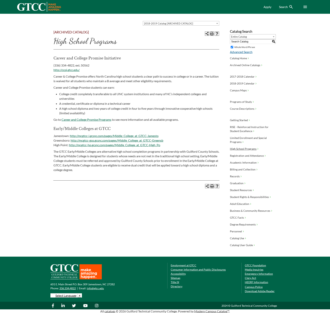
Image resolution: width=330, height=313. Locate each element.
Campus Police (254, 287)
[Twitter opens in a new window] (74, 305)
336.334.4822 (67, 288)
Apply (267, 7)
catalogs (109, 311)
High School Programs (243, 148)
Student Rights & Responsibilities (249, 197)
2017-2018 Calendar (242, 76)
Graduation (236, 183)
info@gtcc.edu (95, 288)
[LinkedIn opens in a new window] (63, 305)
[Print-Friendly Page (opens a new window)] (212, 34)
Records (235, 176)
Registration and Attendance (247, 155)
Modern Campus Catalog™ (211, 311)
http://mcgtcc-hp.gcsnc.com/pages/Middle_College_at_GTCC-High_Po (114, 145)
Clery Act (250, 278)
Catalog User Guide (241, 245)
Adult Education (239, 203)
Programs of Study (241, 101)
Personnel (236, 231)
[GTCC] (39, 10)
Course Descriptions (242, 108)
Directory (176, 286)
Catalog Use (237, 238)
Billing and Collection (243, 169)
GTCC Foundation (255, 265)
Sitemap (175, 278)
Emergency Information (259, 273)
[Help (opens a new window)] (217, 34)
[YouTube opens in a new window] (85, 305)
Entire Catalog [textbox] (239, 36)
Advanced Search (241, 52)
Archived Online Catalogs (245, 65)
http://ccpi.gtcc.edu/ (66, 70)
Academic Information (243, 162)
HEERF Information (256, 282)
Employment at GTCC (183, 265)
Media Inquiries (254, 269)
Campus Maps (238, 90)
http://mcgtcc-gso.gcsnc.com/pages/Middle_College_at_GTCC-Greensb (117, 140)
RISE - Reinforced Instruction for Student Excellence (249, 129)
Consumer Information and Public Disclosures (198, 269)
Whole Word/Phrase (244, 47)
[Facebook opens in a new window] (55, 305)
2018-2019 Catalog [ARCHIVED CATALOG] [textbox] (168, 23)
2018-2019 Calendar (242, 83)
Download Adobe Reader (260, 291)
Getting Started (239, 120)
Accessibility (178, 273)
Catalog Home (238, 58)
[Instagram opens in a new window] (97, 305)
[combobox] (181, 23)
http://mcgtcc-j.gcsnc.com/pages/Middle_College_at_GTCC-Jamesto (114, 136)
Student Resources (241, 190)
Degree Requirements (243, 224)
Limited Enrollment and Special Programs (248, 140)
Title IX (175, 282)
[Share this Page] (207, 34)
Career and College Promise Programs (86, 119)
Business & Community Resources (250, 210)
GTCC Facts (237, 217)
